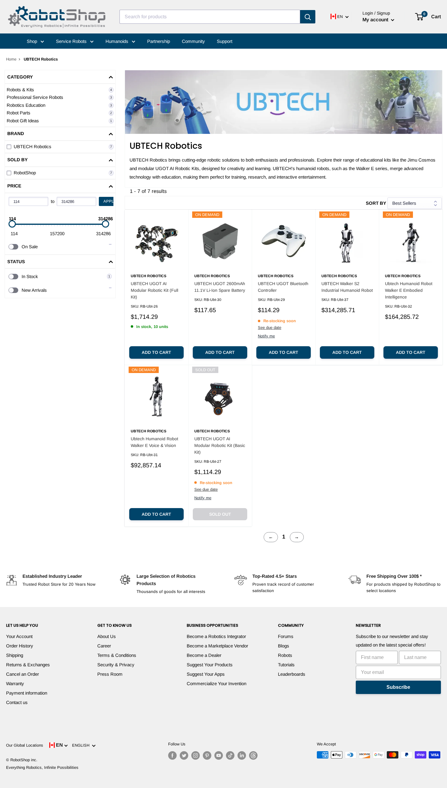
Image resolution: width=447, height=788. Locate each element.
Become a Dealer (204, 655)
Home (11, 59)
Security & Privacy (115, 664)
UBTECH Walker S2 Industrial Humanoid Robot (347, 287)
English (82, 745)
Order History (19, 645)
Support (224, 41)
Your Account (19, 636)
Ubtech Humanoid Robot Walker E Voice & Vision (154, 442)
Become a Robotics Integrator (216, 636)
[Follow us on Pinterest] (207, 755)
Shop (32, 41)
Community (193, 41)
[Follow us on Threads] (253, 755)
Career (104, 645)
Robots (285, 655)
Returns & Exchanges (28, 664)
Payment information (26, 693)
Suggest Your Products (210, 664)
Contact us (17, 702)
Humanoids (118, 41)
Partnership (158, 41)
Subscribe (398, 687)
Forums (285, 636)
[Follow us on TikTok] (230, 755)
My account (376, 19)
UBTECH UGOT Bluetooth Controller (283, 287)
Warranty (15, 683)
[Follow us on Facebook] (172, 755)
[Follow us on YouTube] (218, 755)
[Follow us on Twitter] (184, 755)
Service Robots (72, 41)
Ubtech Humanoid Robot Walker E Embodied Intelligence (408, 290)
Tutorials (286, 664)
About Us (106, 636)
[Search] (307, 16)
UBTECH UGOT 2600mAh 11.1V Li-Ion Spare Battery (219, 287)
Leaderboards (291, 674)
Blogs (283, 645)
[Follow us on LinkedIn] (241, 755)
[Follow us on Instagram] (195, 755)
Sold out (220, 514)
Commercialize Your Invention (216, 683)
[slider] (12, 224)
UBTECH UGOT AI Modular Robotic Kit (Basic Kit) (219, 445)
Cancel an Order (22, 674)
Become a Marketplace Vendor (217, 645)
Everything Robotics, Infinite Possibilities (42, 767)
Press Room (110, 674)
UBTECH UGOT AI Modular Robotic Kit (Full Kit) (154, 290)
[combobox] (210, 17)
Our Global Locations (24, 745)
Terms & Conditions (116, 655)
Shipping (14, 655)
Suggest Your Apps (206, 674)
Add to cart (156, 352)
